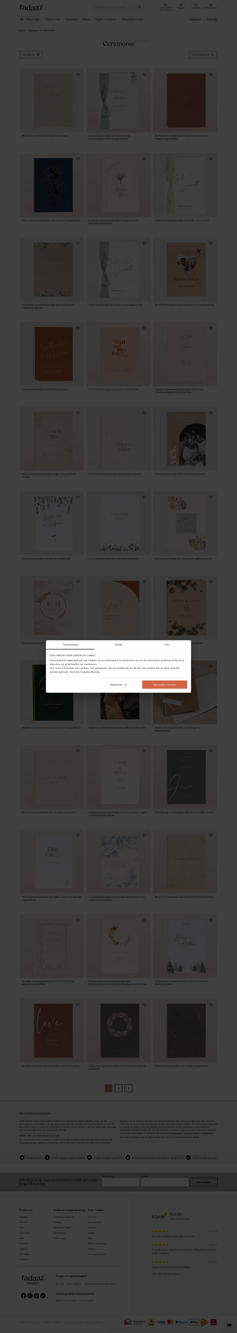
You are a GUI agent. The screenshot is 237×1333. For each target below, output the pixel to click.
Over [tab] (166, 644)
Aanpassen (116, 684)
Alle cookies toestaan (164, 684)
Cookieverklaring (89, 671)
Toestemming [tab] (70, 644)
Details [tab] (118, 644)
